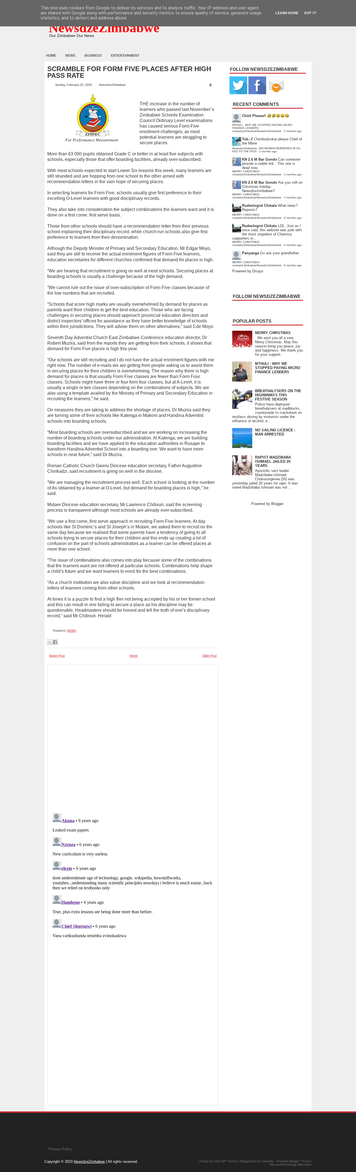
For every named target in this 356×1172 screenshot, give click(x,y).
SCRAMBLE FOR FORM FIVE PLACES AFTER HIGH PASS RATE (129, 72)
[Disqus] (132, 880)
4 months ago (293, 217)
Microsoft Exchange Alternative (291, 1164)
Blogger (277, 504)
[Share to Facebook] (55, 642)
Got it (310, 13)
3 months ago (293, 174)
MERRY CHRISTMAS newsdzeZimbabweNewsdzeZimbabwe (256, 173)
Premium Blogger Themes (294, 1161)
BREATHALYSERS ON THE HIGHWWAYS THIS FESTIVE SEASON (278, 395)
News (70, 56)
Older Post (209, 655)
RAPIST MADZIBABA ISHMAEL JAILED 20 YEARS (273, 461)
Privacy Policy (60, 1149)
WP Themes (229, 1161)
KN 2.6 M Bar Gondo (259, 159)
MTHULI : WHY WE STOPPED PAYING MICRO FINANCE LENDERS (277, 368)
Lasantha (267, 1161)
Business (93, 56)
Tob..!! (247, 139)
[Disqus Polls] (132, 737)
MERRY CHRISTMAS (273, 333)
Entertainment (125, 56)
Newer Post (57, 655)
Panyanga (250, 253)
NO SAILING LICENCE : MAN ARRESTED (275, 432)
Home (51, 56)
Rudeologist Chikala (259, 205)
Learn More (286, 13)
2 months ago (293, 131)
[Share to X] (50, 642)
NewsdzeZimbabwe (104, 27)
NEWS (71, 630)
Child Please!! (254, 116)
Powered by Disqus (247, 271)
